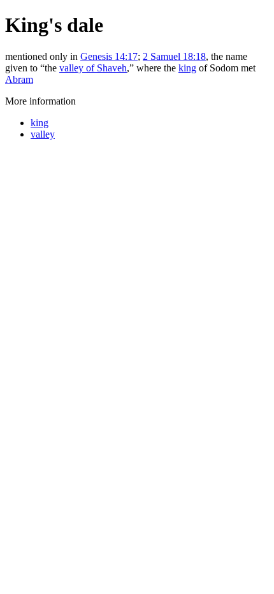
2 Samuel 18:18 (174, 56)
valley (43, 134)
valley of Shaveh (93, 67)
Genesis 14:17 (109, 56)
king (187, 67)
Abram (19, 79)
